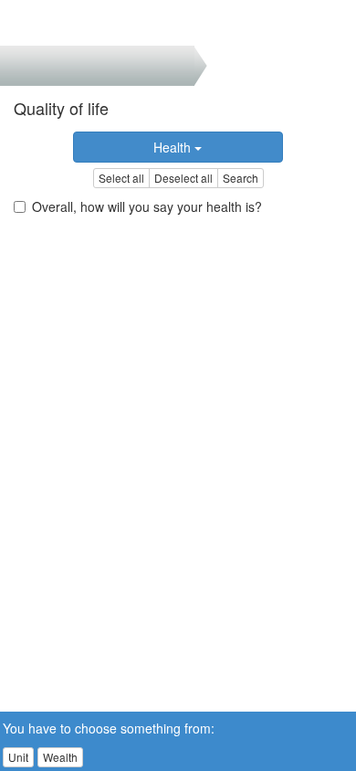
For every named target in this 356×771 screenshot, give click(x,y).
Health (173, 147)
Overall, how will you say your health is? (147, 206)
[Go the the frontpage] (44, 23)
